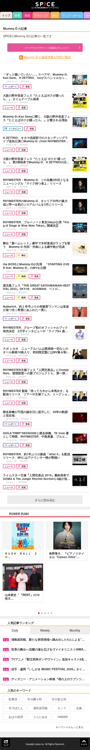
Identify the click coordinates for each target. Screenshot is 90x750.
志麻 (79, 708)
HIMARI (63, 717)
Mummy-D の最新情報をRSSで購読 (47, 57)
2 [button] (42, 613)
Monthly (75, 630)
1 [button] (39, 613)
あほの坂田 (16, 717)
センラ (62, 708)
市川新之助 (59, 699)
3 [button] (45, 613)
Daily (15, 630)
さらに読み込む (45, 500)
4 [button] (48, 613)
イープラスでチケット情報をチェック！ (47, 47)
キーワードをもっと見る (69, 727)
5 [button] (51, 613)
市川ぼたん (16, 708)
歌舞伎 (13, 699)
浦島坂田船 (40, 708)
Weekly (45, 630)
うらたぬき (40, 717)
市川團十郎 (34, 699)
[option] (45, 563)
